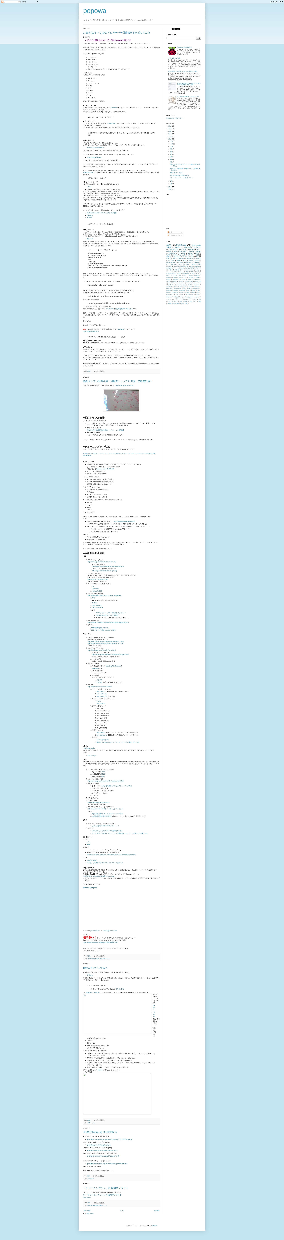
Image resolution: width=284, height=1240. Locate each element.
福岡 (197, 255)
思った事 (182, 255)
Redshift (183, 279)
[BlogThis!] (97, 371)
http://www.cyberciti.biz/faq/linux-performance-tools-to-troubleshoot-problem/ (111, 855)
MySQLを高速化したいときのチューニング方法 (116, 786)
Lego (185, 275)
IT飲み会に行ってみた (95, 968)
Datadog (196, 262)
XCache (95, 603)
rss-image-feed (189, 294)
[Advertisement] (180, 210)
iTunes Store (195, 288)
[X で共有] (99, 371)
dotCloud (90, 239)
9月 (171, 149)
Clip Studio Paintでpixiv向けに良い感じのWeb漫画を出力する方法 (189, 84)
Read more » (87, 1197)
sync (186, 296)
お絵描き (198, 258)
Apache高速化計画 (103, 740)
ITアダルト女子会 (176, 275)
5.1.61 (103, 772)
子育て (170, 270)
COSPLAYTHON (171, 262)
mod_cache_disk (102, 694)
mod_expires (101, 703)
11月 (171, 144)
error (185, 286)
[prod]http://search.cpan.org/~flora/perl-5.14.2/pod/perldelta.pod (107, 1164)
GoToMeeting (185, 273)
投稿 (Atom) (90, 1214)
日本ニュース (192, 301)
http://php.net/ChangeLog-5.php (98, 579)
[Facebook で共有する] (101, 371)
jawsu (188, 290)
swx (181, 296)
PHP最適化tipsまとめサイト (100, 628)
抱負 (180, 301)
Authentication (189, 270)
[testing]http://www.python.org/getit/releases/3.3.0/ (103, 1156)
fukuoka (177, 247)
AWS (168, 245)
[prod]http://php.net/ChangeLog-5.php (99, 1145)
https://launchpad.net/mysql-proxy (98, 802)
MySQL (97, 958)
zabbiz (168, 298)
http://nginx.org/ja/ (89, 748)
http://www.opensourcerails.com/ (124, 521)
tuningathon (91, 1178)
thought (198, 251)
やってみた (171, 260)
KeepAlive (95, 668)
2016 (170, 128)
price (177, 294)
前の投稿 (156, 1210)
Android (190, 260)
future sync (169, 288)
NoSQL (175, 277)
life (198, 290)
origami (193, 292)
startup (197, 266)
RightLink (196, 279)
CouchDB (174, 271)
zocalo (173, 298)
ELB (197, 271)
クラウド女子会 (187, 298)
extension (196, 286)
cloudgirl (190, 284)
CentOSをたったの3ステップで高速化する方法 (107, 831)
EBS (187, 271)
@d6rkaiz (121, 329)
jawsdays (175, 290)
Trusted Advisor (189, 281)
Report (189, 279)
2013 (170, 136)
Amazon (90, 1205)
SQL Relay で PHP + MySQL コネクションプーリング (105, 809)
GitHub (89, 187)
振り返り (190, 255)
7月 (171, 151)
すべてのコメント (174, 235)
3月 (171, 162)
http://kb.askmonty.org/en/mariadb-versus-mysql (98, 876)
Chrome (180, 262)
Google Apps (112, 123)
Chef (167, 271)
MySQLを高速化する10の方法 (101, 816)
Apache (90, 958)
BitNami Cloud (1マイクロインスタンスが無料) (102, 213)
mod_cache (100, 691)
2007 (170, 189)
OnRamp (191, 277)
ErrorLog (99, 682)
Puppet (168, 279)
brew (199, 283)
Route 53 (114, 108)
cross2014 (169, 286)
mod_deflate (100, 732)
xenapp (191, 296)
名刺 (200, 299)
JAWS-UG (173, 264)
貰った (182, 303)
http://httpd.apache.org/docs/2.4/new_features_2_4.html (105, 643)
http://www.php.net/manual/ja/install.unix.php (102, 562)
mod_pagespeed (102, 735)
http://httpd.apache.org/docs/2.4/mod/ (100, 686)
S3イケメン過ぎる (184, 264)
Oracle (197, 277)
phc (93, 586)
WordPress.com (88, 172)
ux (175, 268)
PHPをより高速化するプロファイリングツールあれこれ (105, 863)
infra (93, 958)
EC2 (192, 271)
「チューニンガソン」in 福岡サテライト (106, 1188)
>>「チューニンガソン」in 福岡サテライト (102, 1195)
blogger (194, 283)
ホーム (122, 1210)
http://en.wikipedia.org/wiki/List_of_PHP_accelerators (105, 595)
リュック (190, 299)
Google (191, 249)
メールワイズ (182, 299)
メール (175, 299)
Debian (190, 253)
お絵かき (179, 298)
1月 (171, 184)
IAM (192, 256)
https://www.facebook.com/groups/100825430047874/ (100, 942)
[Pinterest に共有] (104, 371)
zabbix (197, 296)
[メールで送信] (95, 371)
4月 (171, 159)
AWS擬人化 (174, 249)
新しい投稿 (87, 1210)
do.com (180, 286)
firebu (88, 844)
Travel (175, 255)
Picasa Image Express (94, 157)
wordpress (172, 253)
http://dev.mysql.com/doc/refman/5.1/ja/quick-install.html (106, 781)
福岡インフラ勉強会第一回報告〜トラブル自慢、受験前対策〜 (117, 381)
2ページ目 (136, 742)
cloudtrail (196, 284)
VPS (172, 283)
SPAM (174, 281)
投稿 (170, 232)
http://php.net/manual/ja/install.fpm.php (104, 571)
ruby (197, 294)
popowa (94, 10)
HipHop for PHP (97, 591)
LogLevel (99, 680)
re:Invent (176, 266)
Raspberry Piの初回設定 (184, 47)
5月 (171, 157)
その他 (183, 249)
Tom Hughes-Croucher (110, 931)
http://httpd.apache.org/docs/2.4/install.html (102, 650)
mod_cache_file (102, 696)
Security (180, 281)
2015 (170, 131)
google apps (177, 288)
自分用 (177, 270)
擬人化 (185, 301)
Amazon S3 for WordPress (95, 148)
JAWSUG (187, 247)
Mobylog (168, 277)
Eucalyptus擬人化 (171, 273)
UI (168, 283)
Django (181, 271)
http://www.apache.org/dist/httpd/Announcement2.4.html (106, 641)
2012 (170, 139)
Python (168, 258)
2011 (170, 187)
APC (93, 598)
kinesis (193, 290)
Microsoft (196, 275)
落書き (168, 257)
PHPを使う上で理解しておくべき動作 (103, 630)
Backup (197, 270)
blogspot (194, 264)
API (182, 270)
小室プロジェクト (172, 301)
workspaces (189, 258)
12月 (171, 141)
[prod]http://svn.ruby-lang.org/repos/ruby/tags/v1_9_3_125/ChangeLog (109, 1139)
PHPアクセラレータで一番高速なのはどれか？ (111, 613)
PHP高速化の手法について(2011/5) (107, 615)
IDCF (193, 273)
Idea (175, 251)
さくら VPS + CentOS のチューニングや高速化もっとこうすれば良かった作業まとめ (120, 833)
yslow (89, 842)
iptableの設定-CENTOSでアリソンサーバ (105, 826)
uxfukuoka (181, 268)
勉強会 (178, 260)
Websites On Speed (90, 888)
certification (171, 284)
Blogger (154, 1225)
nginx (181, 292)
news (169, 266)
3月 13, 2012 (120, 989)
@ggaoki (89, 992)
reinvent (191, 251)
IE (196, 273)
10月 (171, 146)
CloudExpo (177, 256)
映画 (200, 301)
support (176, 296)
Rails (174, 258)
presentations (94, 931)
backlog (188, 283)
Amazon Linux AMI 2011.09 (105, 469)
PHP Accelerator (97, 607)
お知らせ (197, 247)
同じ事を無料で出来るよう (124, 309)
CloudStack (186, 256)
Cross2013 (188, 262)
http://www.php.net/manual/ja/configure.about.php (108, 566)
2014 (170, 134)
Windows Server (180, 283)
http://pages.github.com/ (91, 331)
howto (188, 288)
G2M (179, 273)
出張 (195, 299)
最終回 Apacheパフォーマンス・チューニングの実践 (114, 742)
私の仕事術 (176, 303)
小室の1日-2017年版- (174, 58)
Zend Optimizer (97, 605)
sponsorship (184, 266)
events (190, 286)
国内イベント (106, 958)
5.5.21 (103, 774)
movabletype (175, 292)
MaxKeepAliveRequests (113, 666)
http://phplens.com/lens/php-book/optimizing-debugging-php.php (108, 622)
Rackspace (175, 279)
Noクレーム (182, 277)
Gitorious (90, 215)
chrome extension (180, 284)
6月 (171, 154)
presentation (169, 294)
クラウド (198, 268)
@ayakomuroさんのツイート (175, 118)
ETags (99, 701)
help (184, 288)
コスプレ (195, 298)
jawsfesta (182, 290)
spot (191, 266)
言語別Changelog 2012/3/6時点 (100, 1132)
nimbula (187, 292)
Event (197, 253)
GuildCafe (96, 992)
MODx (190, 275)
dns (175, 286)
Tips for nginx (92, 756)
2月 (171, 181)
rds (182, 294)
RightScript (181, 258)
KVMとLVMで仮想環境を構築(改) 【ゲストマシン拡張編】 (106, 430)
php (101, 958)
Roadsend (95, 588)
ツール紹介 (181, 253)
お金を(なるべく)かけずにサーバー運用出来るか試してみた (116, 32)
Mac (197, 256)
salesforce (169, 296)
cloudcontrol (110, 309)
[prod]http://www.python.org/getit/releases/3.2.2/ (102, 1150)
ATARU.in (154, 1008)
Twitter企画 (198, 281)
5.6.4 (102, 776)
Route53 (168, 281)
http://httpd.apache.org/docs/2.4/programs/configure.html (110, 654)
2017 (170, 126)
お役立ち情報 (190, 268)
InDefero (89, 218)
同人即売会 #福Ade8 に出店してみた (188, 96)
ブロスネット (154, 1014)
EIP (167, 264)
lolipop (168, 292)
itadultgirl (168, 290)
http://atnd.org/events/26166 (124, 386)
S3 (197, 249)
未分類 (169, 303)
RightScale (181, 245)
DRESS (100, 1070)
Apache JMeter (92, 860)
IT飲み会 (90, 975)
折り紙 (184, 260)
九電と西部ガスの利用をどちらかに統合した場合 (182, 71)
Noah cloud (182, 251)
